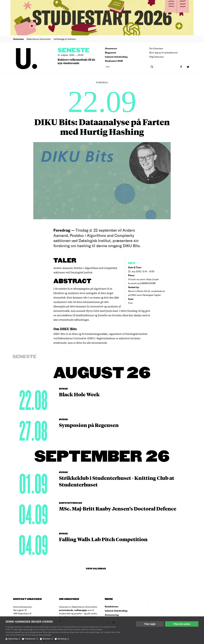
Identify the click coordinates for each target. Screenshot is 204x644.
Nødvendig (14, 638)
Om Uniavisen (156, 48)
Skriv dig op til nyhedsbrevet (163, 52)
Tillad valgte (149, 624)
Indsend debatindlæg (116, 56)
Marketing (62, 638)
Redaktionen (111, 606)
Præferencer (31, 638)
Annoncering (112, 614)
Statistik (47, 638)
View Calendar (96, 569)
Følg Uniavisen (156, 56)
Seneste (74, 50)
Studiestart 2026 (114, 61)
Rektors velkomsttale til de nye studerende (76, 61)
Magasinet (110, 52)
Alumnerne (111, 48)
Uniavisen (18, 39)
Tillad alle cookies (181, 624)
